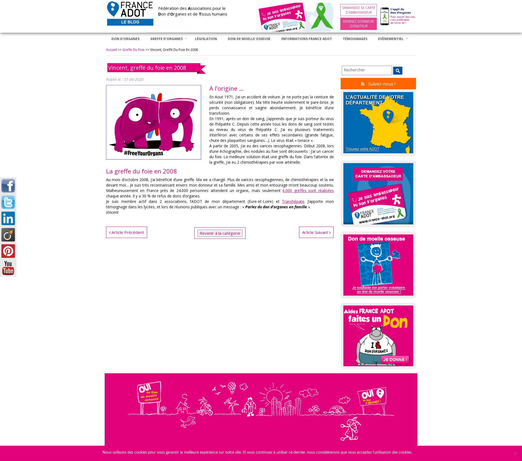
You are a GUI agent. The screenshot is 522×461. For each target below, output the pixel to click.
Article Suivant (315, 232)
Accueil (111, 49)
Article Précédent (127, 232)
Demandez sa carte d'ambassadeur (358, 10)
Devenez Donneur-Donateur (359, 23)
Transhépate (293, 201)
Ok (417, 452)
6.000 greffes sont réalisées (308, 190)
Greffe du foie (133, 49)
